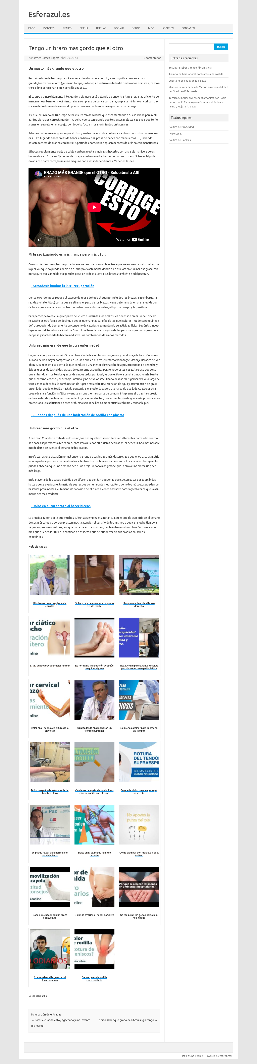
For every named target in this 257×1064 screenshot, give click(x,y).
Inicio (31, 28)
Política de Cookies (180, 140)
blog (44, 995)
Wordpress (226, 1055)
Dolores (48, 28)
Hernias (101, 28)
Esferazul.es (49, 14)
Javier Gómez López (46, 58)
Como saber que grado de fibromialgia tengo (128, 1020)
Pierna (84, 28)
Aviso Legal (175, 133)
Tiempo (67, 28)
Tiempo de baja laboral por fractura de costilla (196, 74)
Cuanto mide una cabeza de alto (187, 80)
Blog (151, 28)
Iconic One (188, 1055)
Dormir (119, 28)
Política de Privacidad (181, 126)
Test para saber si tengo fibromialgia (190, 67)
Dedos (136, 28)
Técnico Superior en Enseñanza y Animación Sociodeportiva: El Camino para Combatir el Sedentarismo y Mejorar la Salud (198, 102)
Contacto (188, 28)
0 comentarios (152, 58)
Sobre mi (168, 28)
